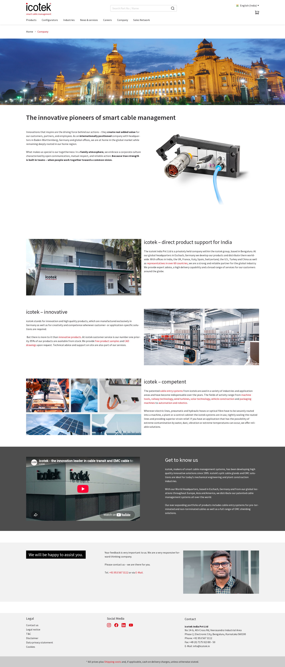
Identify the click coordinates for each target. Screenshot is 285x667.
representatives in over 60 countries (167, 263)
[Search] (173, 8)
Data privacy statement (39, 642)
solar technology (200, 398)
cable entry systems (171, 390)
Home (29, 31)
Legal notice (33, 629)
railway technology (162, 398)
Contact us (32, 625)
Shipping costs (112, 661)
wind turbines (182, 398)
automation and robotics (173, 402)
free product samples (107, 341)
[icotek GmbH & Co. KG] (38, 9)
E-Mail (139, 572)
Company (42, 31)
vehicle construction (222, 398)
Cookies (30, 646)
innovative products (70, 337)
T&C (28, 633)
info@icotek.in (201, 646)
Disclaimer (32, 638)
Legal (30, 618)
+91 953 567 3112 (118, 572)
